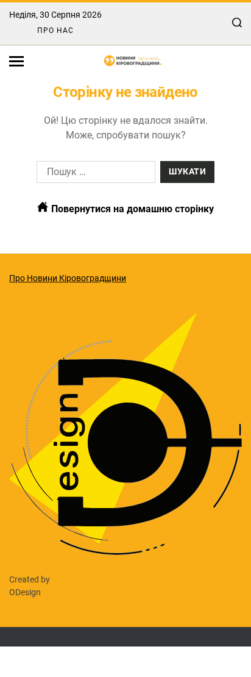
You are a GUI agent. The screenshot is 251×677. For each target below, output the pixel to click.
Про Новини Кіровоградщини (67, 278)
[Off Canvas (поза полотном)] (16, 61)
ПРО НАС (55, 30)
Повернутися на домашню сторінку (131, 209)
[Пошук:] (93, 174)
